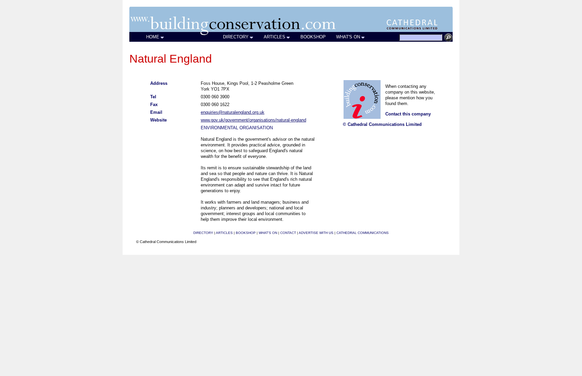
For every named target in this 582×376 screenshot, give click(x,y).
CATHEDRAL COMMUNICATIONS (362, 233)
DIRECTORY (236, 36)
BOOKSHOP (313, 36)
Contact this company (408, 113)
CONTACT (288, 233)
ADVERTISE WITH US (316, 233)
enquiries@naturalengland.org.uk (232, 112)
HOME (152, 36)
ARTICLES (274, 36)
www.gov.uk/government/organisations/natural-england (253, 120)
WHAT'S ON (348, 36)
